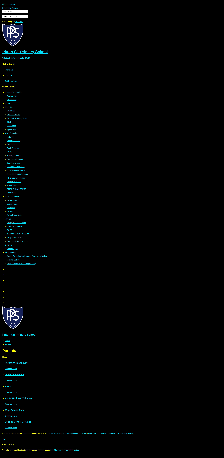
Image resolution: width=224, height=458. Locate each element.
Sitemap (83, 433)
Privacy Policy (115, 433)
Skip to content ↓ (9, 4)
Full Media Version (10, 8)
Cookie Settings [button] (127, 433)
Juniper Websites (54, 433)
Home (7, 341)
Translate (19, 22)
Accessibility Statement (97, 433)
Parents (8, 344)
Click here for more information (66, 450)
